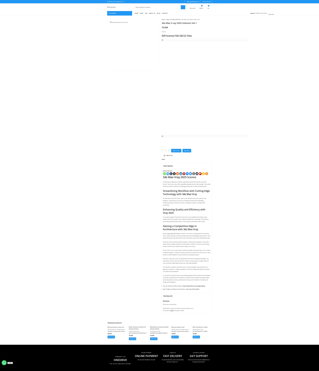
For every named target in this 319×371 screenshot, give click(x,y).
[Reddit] (177, 173)
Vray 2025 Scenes (175, 233)
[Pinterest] (184, 173)
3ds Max (186, 194)
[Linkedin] (180, 173)
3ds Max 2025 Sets (175, 19)
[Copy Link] (203, 173)
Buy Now (186, 150)
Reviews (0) (167, 296)
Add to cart (176, 150)
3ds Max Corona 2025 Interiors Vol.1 (118, 331)
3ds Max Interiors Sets (122, 329)
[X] (174, 173)
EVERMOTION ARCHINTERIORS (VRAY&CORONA (164, 333)
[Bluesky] (190, 173)
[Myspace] (196, 173)
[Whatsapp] (164, 173)
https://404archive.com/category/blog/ (194, 286)
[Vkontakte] (187, 173)
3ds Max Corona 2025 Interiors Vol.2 (181, 331)
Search (183, 7)
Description (168, 166)
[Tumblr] (171, 173)
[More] (206, 173)
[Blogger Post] (193, 173)
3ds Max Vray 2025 (175, 177)
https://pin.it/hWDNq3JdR (192, 289)
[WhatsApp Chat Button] (4, 362)
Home (163, 19)
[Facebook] (167, 173)
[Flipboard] (200, 173)
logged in (172, 310)
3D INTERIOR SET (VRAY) (200, 331)
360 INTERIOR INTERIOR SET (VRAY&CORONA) (143, 333)
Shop (167, 19)
